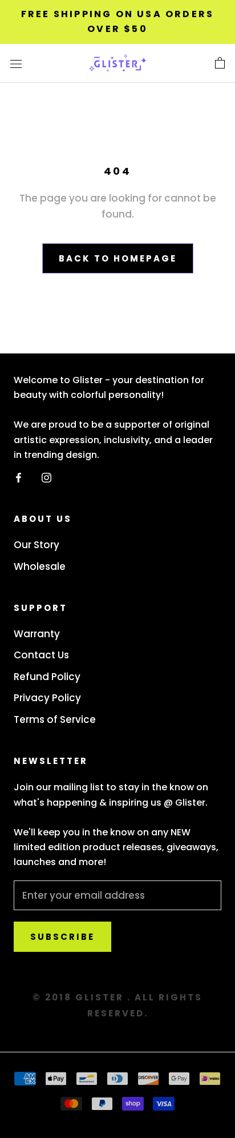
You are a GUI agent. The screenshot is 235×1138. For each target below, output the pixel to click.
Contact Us (41, 655)
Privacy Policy (47, 698)
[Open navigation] (16, 63)
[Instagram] (46, 477)
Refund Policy (47, 676)
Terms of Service (55, 719)
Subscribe (62, 937)
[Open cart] (220, 63)
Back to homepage (118, 258)
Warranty (37, 634)
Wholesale (40, 566)
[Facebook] (18, 477)
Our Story (36, 545)
